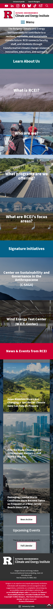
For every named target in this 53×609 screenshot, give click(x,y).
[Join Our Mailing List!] (40, 5)
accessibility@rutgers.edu (17, 592)
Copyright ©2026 (11, 597)
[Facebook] (23, 5)
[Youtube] (6, 5)
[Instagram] (17, 5)
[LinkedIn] (12, 5)
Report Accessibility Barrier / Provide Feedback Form (27, 593)
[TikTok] (34, 5)
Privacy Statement (26, 601)
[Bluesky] (29, 5)
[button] (47, 6)
